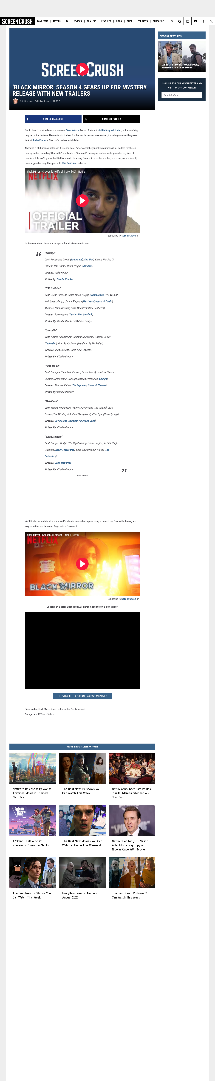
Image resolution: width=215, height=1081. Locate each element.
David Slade (60, 420)
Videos (51, 714)
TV (67, 21)
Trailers (91, 21)
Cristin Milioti (97, 295)
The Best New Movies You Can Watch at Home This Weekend (82, 843)
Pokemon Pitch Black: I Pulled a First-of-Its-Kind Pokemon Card (179, 66)
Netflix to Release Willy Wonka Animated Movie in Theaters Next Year (32, 793)
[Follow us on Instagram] (187, 21)
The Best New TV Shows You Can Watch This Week (81, 791)
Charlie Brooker (65, 279)
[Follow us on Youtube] (195, 21)
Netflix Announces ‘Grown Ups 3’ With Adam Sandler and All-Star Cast (131, 793)
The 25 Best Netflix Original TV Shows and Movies (82, 696)
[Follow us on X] (211, 21)
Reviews (78, 21)
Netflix (67, 709)
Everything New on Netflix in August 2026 (80, 895)
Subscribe (158, 21)
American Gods (87, 420)
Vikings (103, 378)
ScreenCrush (128, 235)
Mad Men (88, 259)
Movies (57, 21)
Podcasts (143, 21)
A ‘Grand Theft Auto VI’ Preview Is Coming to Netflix (31, 843)
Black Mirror (44, 709)
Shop (129, 21)
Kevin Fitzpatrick (26, 101)
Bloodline (87, 266)
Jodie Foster (39, 140)
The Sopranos (79, 385)
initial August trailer (110, 130)
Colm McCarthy (62, 462)
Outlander (50, 343)
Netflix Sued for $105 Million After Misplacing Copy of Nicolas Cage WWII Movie (130, 845)
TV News (42, 714)
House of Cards (103, 301)
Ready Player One (64, 449)
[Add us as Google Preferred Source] (180, 21)
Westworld (88, 301)
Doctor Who (75, 314)
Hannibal (72, 420)
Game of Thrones (97, 385)
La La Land (76, 259)
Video (119, 21)
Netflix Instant (78, 709)
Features (106, 21)
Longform (42, 21)
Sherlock (87, 314)
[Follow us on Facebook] (203, 21)
